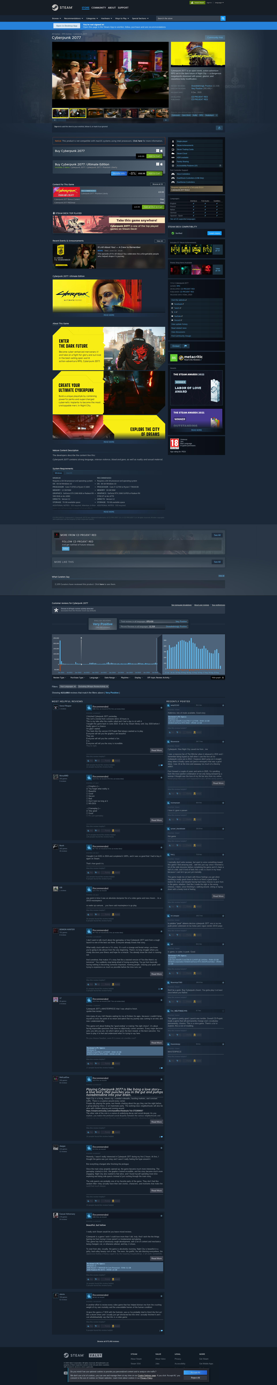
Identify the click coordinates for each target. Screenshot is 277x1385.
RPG (201, 115)
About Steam (136, 1359)
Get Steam (203, 1359)
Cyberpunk (176, 115)
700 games (63, 1297)
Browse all (158, 184)
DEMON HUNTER (67, 929)
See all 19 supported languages (182, 219)
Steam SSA (136, 1364)
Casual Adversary (67, 1214)
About (112, 7)
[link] (137, 173)
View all (221, 576)
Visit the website (178, 300)
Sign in (57, 127)
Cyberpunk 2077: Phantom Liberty (102, 167)
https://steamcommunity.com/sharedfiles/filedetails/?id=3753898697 (114, 1111)
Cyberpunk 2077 (78, 167)
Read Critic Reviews (192, 360)
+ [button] (216, 115)
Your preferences (218, 605)
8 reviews (62, 935)
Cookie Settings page (147, 1375)
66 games (62, 1001)
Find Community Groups (181, 336)
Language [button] (94, 677)
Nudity (195, 115)
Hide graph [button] (216, 678)
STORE (85, 7)
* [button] (81, 639)
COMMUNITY (98, 7)
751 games (63, 932)
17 (60, 998)
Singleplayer (209, 115)
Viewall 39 (217, 269)
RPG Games (67, 34)
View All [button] (160, 241)
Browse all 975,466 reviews (108, 1341)
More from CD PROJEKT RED (78, 535)
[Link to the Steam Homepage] (62, 10)
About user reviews (201, 605)
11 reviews (63, 1151)
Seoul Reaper (65, 706)
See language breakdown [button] (181, 605)
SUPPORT (123, 7)
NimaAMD (63, 776)
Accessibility (180, 1364)
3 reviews (62, 1003)
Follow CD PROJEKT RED (77, 541)
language (218, 3)
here (102, 584)
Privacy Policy (146, 1378)
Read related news (179, 328)
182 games (63, 848)
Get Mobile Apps (206, 1364)
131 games (63, 1149)
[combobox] (188, 18)
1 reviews (62, 709)
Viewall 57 (217, 249)
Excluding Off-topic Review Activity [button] (92, 686)
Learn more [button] (214, 233)
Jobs (157, 1364)
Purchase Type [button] (77, 677)
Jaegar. (62, 1146)
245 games (63, 1080)
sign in (209, 3)
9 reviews (62, 781)
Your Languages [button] (66, 686)
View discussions (178, 332)
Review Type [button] (58, 677)
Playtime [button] (124, 677)
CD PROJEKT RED (199, 97)
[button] (57, 18)
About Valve (160, 1359)
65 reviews (63, 1083)
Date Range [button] (110, 677)
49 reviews (63, 851)
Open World (186, 115)
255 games (63, 779)
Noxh (61, 845)
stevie (62, 1294)
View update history (179, 324)
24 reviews (63, 1219)
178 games (63, 1217)
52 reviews (63, 1300)
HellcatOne (64, 1077)
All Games (56, 34)
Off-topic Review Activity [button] (158, 677)
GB (60, 887)
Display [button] (138, 677)
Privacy (178, 1359)
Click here (137, 141)
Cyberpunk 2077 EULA (180, 190)
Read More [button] (156, 750)
